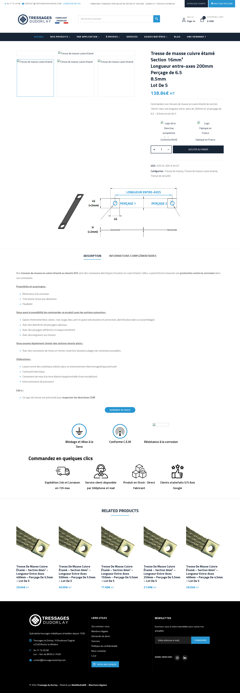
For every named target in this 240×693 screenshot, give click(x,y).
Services (95, 641)
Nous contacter (98, 651)
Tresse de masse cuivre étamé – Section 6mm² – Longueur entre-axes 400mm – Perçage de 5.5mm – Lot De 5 (34, 573)
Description (92, 256)
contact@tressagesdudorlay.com (42, 3)
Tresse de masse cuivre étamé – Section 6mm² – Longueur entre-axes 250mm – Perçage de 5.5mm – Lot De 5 (162, 573)
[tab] (92, 256)
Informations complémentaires (132, 256)
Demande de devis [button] (120, 409)
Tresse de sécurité (161, 176)
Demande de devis (100, 636)
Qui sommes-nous (100, 626)
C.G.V (93, 655)
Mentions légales (99, 631)
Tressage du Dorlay (47, 685)
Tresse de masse (174, 171)
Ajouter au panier (198, 149)
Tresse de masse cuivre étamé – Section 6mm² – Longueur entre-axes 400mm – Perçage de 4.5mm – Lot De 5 (204, 573)
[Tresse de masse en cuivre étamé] (35, 77)
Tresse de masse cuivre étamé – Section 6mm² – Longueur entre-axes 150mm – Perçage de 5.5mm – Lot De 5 (119, 573)
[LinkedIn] (185, 658)
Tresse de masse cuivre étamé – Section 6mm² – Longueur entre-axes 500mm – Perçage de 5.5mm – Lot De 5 (77, 573)
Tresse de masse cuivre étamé (200, 171)
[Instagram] (177, 658)
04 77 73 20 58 (13, 3)
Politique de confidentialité (104, 646)
